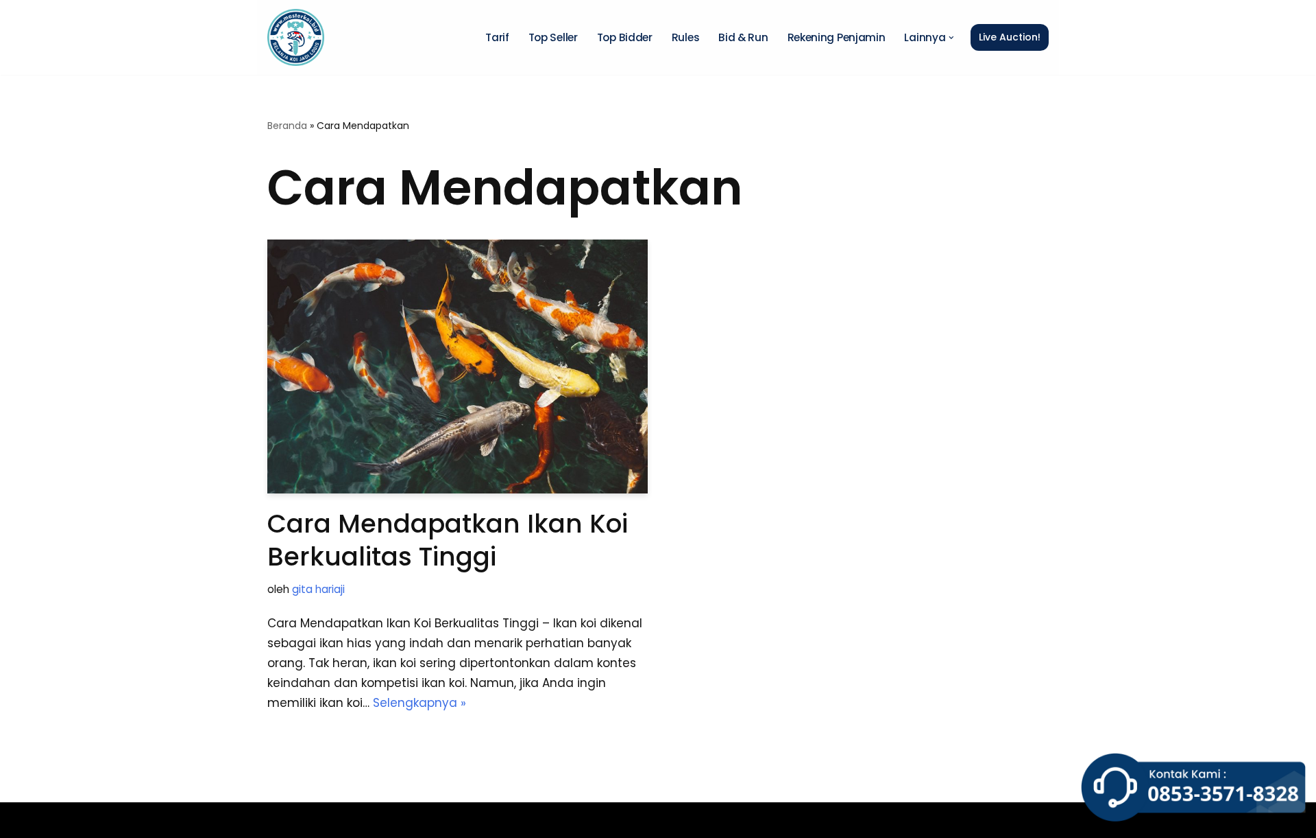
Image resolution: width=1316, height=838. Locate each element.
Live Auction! (1009, 37)
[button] (951, 37)
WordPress (454, 820)
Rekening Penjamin (837, 37)
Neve (282, 820)
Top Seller (553, 37)
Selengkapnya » (419, 703)
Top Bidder (625, 37)
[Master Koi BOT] (295, 37)
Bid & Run (743, 37)
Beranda (287, 125)
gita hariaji (318, 589)
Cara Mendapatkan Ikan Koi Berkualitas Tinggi (447, 540)
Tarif (497, 37)
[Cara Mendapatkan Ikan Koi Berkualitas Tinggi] (457, 366)
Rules (686, 37)
